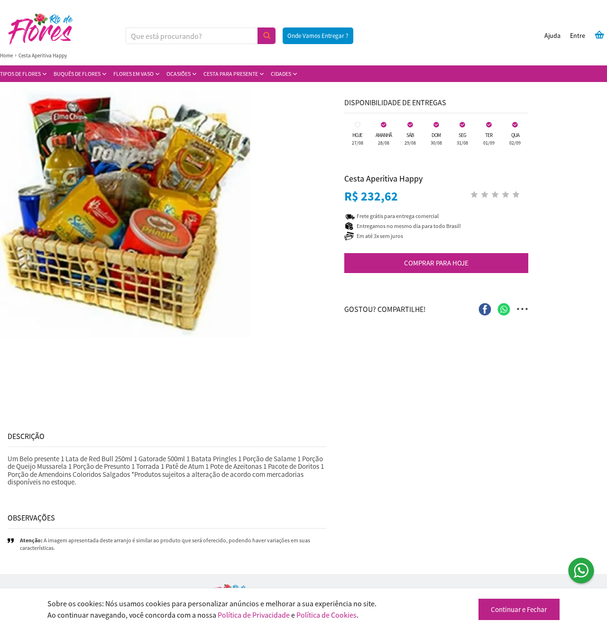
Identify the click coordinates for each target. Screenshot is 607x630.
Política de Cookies (326, 615)
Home (6, 55)
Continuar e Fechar (519, 609)
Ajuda (552, 35)
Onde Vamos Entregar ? (318, 36)
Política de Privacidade (254, 615)
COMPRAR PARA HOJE (436, 262)
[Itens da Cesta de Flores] (599, 34)
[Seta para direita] (324, 213)
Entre (577, 35)
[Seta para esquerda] (9, 213)
